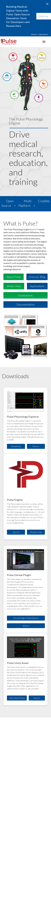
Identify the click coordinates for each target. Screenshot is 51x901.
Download (16, 446)
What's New (14, 286)
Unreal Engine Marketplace (25, 618)
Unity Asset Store (17, 698)
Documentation (25, 304)
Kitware (34, 34)
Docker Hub (36, 532)
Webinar (44, 16)
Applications (37, 286)
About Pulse (14, 276)
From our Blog (37, 276)
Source (36, 446)
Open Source (43, 34)
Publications (25, 295)
